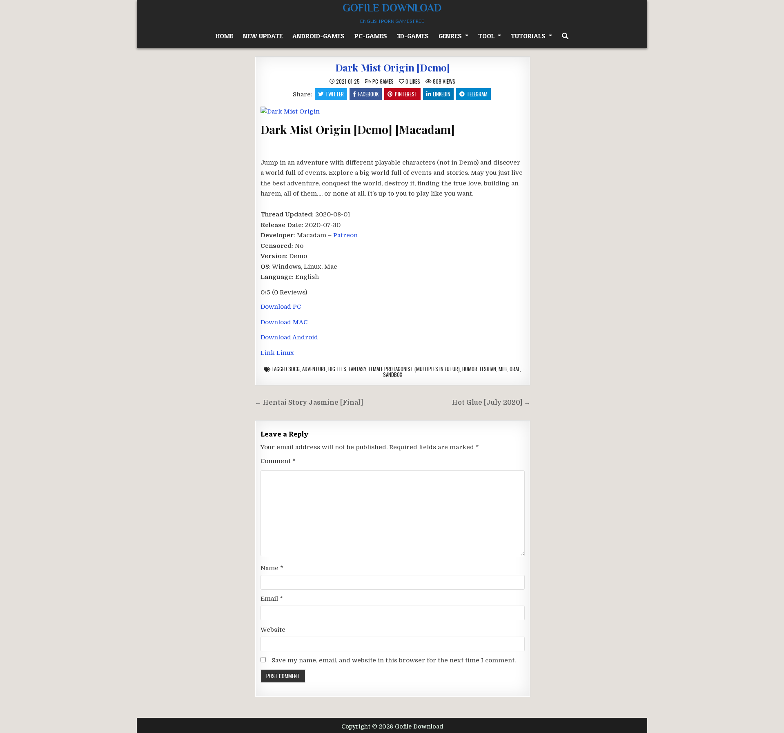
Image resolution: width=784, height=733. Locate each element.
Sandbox (392, 374)
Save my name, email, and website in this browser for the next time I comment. (394, 660)
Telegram (477, 94)
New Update (263, 36)
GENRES (450, 36)
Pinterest (406, 94)
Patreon (345, 235)
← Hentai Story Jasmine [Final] (309, 402)
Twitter (334, 94)
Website (273, 629)
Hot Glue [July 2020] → (491, 402)
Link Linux (277, 352)
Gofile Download (392, 8)
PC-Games (370, 36)
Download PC (281, 306)
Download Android (289, 337)
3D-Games (413, 36)
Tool (486, 36)
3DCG (294, 369)
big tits (337, 369)
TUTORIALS (528, 36)
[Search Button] (565, 36)
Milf (503, 369)
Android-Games (318, 36)
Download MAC (284, 322)
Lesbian (488, 369)
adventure (314, 369)
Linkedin (441, 94)
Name (272, 568)
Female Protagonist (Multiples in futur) (414, 369)
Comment (278, 461)
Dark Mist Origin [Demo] (392, 67)
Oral (515, 369)
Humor (469, 369)
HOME (224, 36)
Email (272, 598)
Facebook (368, 94)
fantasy (357, 369)
